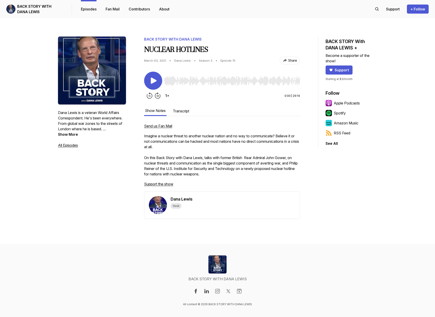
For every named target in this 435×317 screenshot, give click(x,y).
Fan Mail (113, 9)
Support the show (158, 184)
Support (342, 70)
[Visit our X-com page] (228, 291)
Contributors (139, 9)
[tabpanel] (222, 157)
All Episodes (68, 145)
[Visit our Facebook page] (195, 291)
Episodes (89, 9)
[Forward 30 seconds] (158, 95)
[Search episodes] (377, 9)
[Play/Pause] (153, 81)
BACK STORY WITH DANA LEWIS (34, 9)
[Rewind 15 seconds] (149, 95)
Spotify (340, 113)
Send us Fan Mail (158, 126)
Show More (68, 134)
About (164, 9)
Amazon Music (346, 123)
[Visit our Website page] (239, 291)
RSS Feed (342, 133)
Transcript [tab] (181, 111)
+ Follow (418, 9)
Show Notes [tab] (155, 110)
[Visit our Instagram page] (217, 291)
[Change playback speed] (167, 95)
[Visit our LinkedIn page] (206, 291)
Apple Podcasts (347, 103)
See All (332, 143)
